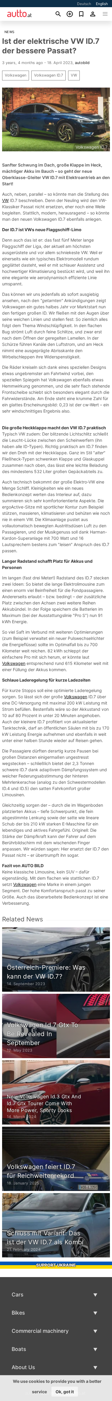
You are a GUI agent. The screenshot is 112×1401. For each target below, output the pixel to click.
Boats (19, 1349)
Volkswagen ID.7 (48, 75)
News (9, 32)
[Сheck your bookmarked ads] (81, 14)
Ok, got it (65, 1391)
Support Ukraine (56, 1265)
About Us (23, 1367)
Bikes (18, 1313)
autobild (82, 62)
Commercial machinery (40, 1331)
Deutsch (84, 3)
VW (74, 75)
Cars (17, 1294)
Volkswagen (15, 75)
